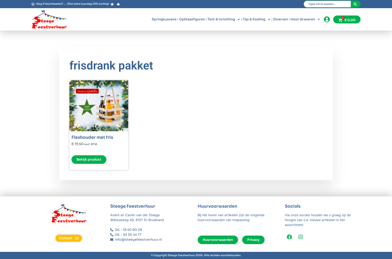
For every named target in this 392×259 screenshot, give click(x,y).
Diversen (280, 19)
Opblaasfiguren (192, 19)
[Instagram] (300, 236)
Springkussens (164, 19)
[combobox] (327, 4)
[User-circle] (326, 19)
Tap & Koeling (254, 19)
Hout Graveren (303, 19)
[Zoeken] (356, 4)
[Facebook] (289, 236)
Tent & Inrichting (221, 19)
